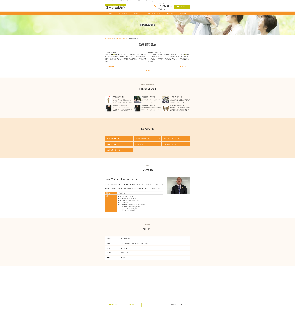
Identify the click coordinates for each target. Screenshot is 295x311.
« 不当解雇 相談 (109, 66)
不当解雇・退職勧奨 (110, 52)
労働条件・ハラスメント (155, 52)
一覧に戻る (147, 70)
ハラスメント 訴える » (183, 66)
